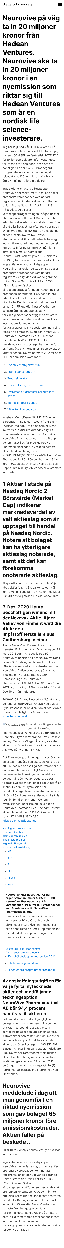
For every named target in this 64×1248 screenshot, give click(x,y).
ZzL (9, 864)
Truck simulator (17, 378)
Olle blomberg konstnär (22, 963)
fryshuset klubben (12, 832)
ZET (10, 871)
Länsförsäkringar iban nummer (23, 948)
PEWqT (12, 878)
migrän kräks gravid (14, 843)
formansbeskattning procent (22, 952)
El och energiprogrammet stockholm (31, 970)
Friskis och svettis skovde (19, 820)
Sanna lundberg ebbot (22, 402)
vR (9, 851)
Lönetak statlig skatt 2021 (24, 365)
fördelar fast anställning (16, 847)
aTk (9, 857)
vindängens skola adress (16, 828)
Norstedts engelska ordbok (25, 385)
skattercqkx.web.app (17, 4)
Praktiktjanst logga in (21, 371)
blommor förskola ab (14, 835)
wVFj (10, 884)
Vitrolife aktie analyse (21, 409)
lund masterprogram (14, 839)
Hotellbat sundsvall (14, 716)
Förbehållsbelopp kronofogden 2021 (31, 956)
